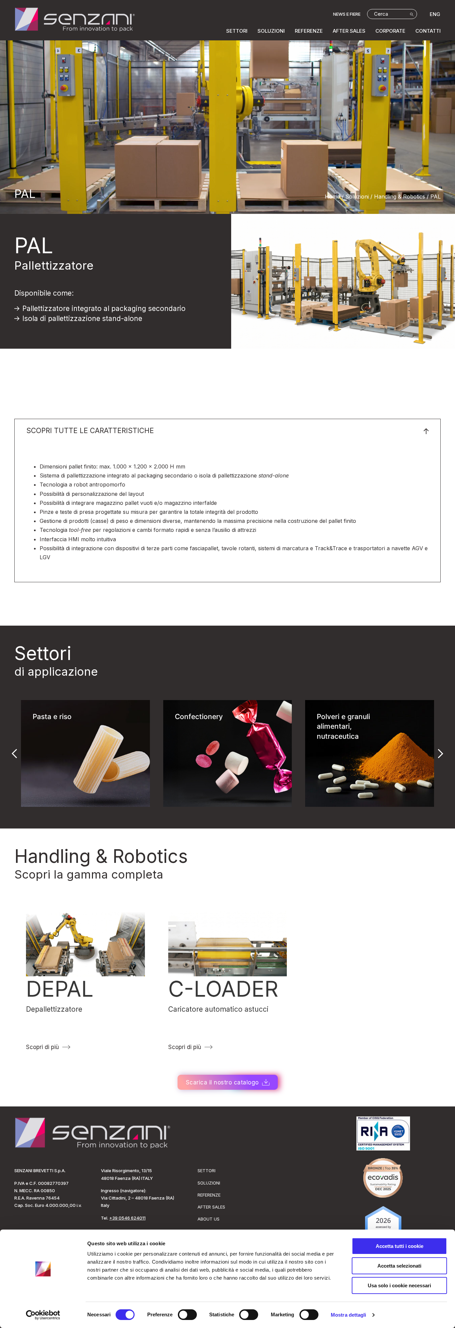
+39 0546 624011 (127, 1218)
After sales (349, 31)
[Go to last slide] (14, 753)
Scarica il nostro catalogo (222, 1082)
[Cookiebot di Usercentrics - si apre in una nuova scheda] (43, 1315)
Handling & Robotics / (401, 196)
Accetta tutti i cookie (399, 1246)
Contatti (428, 31)
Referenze (309, 31)
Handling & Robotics (101, 856)
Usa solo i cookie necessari (399, 1285)
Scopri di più (42, 1047)
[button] (227, 430)
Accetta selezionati (399, 1266)
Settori (236, 31)
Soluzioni (271, 31)
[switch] (187, 1314)
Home (332, 196)
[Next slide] (440, 753)
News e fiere (346, 14)
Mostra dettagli (348, 1315)
